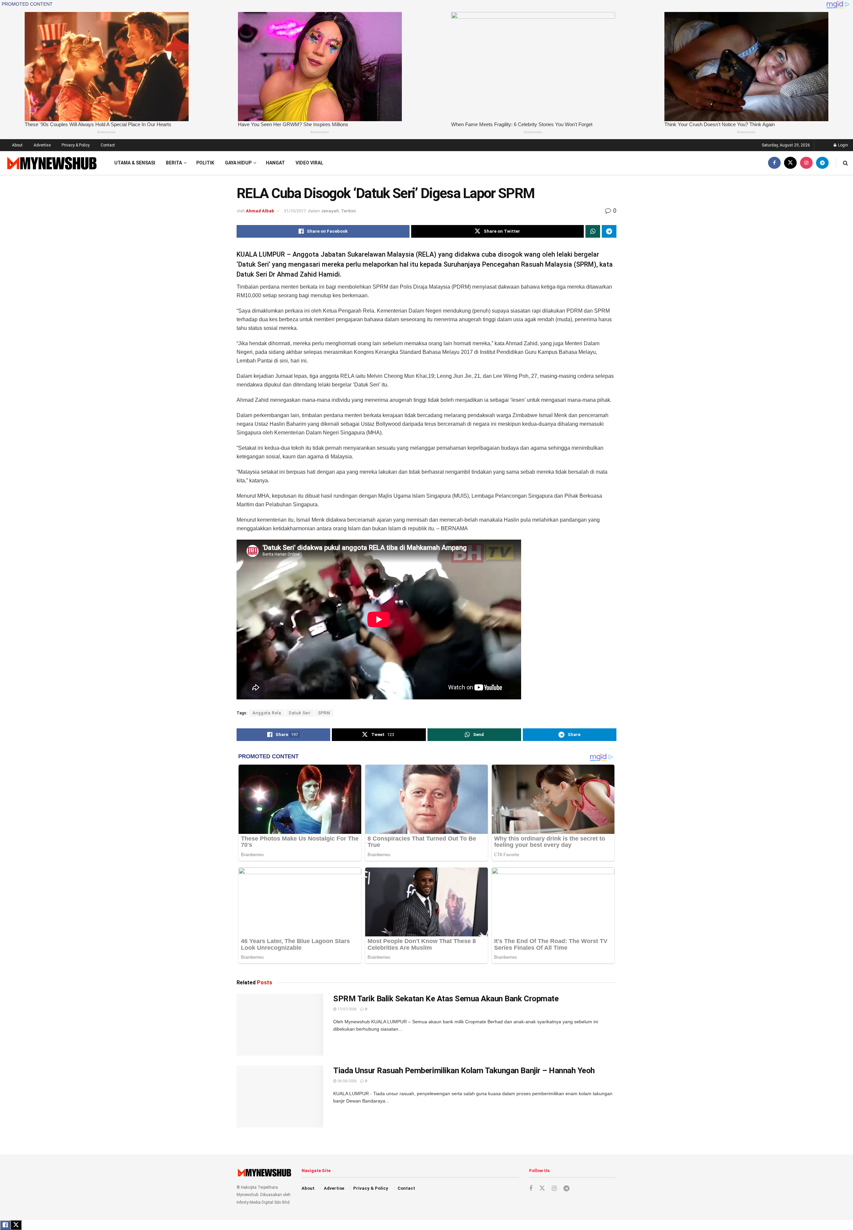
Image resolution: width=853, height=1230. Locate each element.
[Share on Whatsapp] (592, 231)
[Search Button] (845, 163)
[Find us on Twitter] (790, 163)
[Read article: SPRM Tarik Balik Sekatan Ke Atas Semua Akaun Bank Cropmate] (280, 1025)
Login (842, 145)
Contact (108, 145)
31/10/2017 (295, 210)
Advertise (42, 145)
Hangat (275, 162)
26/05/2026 (346, 1081)
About (17, 145)
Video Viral (309, 162)
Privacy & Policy (76, 145)
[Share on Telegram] (609, 231)
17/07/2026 (346, 1009)
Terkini (348, 210)
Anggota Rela (267, 713)
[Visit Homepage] (51, 163)
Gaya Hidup (238, 162)
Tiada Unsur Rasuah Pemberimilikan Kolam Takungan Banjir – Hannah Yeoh (464, 1070)
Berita (174, 162)
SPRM (324, 713)
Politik (205, 162)
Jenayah (330, 210)
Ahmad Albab (260, 210)
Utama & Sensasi (134, 162)
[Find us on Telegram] (822, 163)
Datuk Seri (300, 713)
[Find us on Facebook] (774, 163)
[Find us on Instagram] (806, 163)
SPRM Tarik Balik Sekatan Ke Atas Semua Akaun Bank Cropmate (445, 998)
